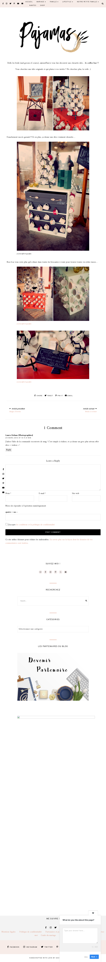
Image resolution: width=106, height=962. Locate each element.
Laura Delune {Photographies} (19, 435)
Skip (86, 957)
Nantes (32, 5)
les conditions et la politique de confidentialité (35, 525)
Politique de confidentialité (32, 932)
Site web (75, 493)
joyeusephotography (24, 323)
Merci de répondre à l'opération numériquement (25, 506)
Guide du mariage (50, 935)
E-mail (42, 493)
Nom (8, 493)
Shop (42, 5)
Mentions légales (10, 932)
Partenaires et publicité (57, 932)
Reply (8, 450)
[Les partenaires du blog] (53, 700)
